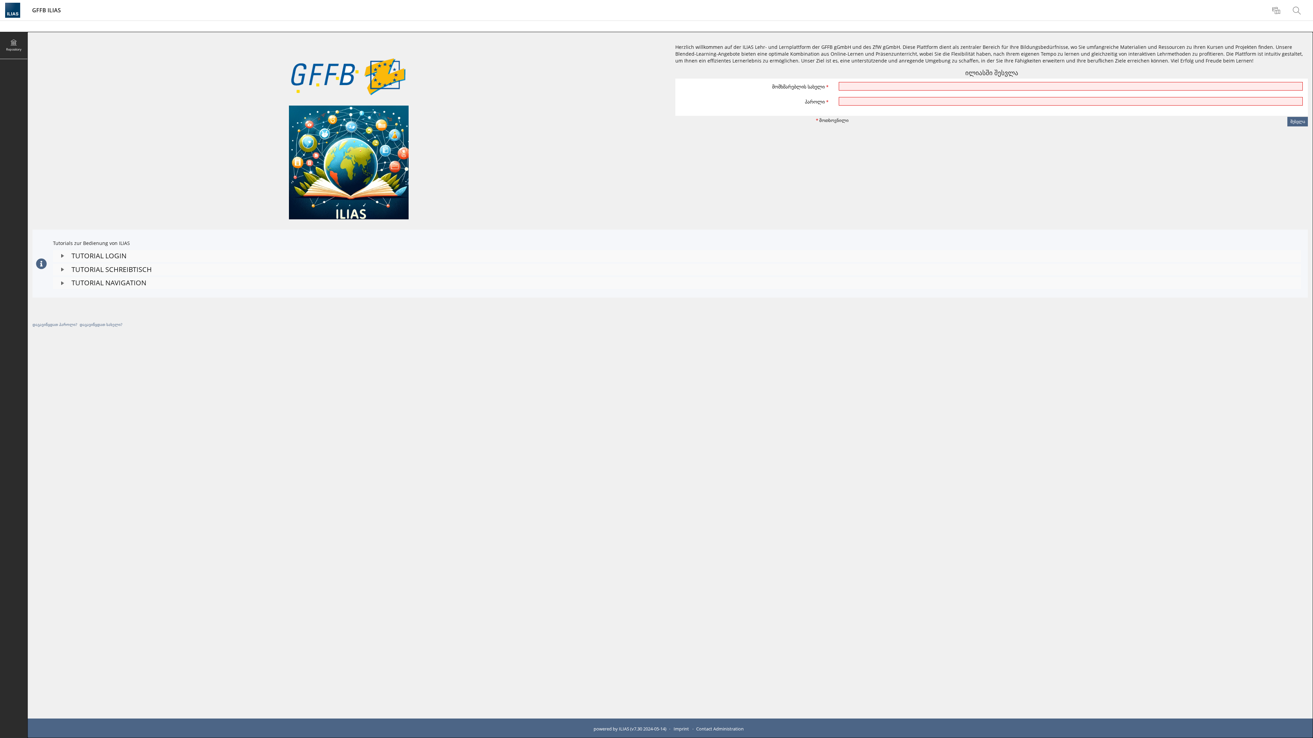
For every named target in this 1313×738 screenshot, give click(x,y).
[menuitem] (1277, 10)
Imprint (681, 729)
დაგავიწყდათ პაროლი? (54, 324)
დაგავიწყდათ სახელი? (101, 324)
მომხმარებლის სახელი (800, 86)
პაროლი (816, 101)
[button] (677, 256)
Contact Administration (720, 729)
